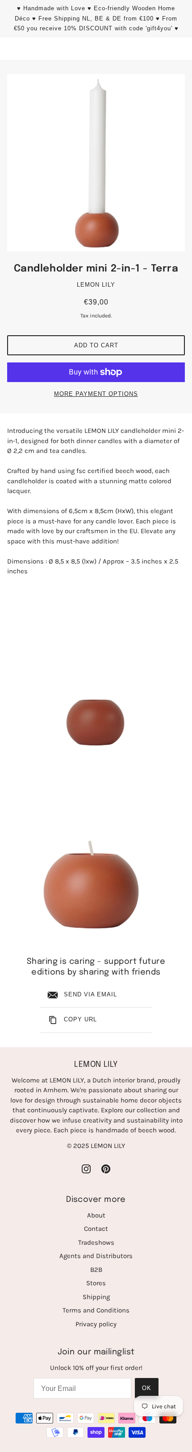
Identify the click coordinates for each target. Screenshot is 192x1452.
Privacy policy (96, 1324)
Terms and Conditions (96, 1310)
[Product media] (96, 670)
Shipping (96, 1297)
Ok (146, 1388)
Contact (96, 1229)
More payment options (96, 394)
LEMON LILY (96, 284)
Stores (96, 1283)
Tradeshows (96, 1242)
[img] (86, 1168)
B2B (96, 1270)
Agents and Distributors (96, 1256)
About (96, 1215)
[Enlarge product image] (96, 162)
